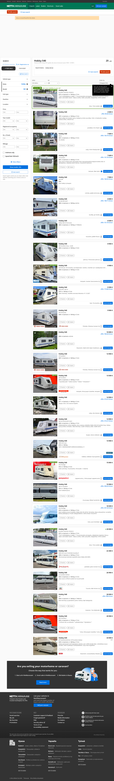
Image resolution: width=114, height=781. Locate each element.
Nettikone (29, 1)
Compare (71, 102)
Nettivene (24, 1)
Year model (6, 118)
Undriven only (9, 152)
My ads (12, 718)
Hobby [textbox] (25, 84)
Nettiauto (9, 1)
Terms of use (38, 725)
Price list (60, 715)
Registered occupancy (10, 126)
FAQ (35, 720)
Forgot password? (39, 718)
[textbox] (14, 104)
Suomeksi (105, 1)
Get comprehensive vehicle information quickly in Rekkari (94, 721)
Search (32, 6)
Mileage (5, 143)
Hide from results (35, 113)
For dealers (61, 720)
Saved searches (14, 715)
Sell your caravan (101, 6)
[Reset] (27, 84)
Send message (108, 106)
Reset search (24, 74)
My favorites (14, 720)
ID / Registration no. (23, 64)
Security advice (38, 722)
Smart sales (59, 6)
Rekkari (40, 1)
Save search (26, 12)
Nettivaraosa (35, 1)
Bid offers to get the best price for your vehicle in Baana (94, 717)
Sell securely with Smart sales (92, 713)
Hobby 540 (73, 97)
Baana (44, 1)
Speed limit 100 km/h (12, 156)
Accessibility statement (41, 727)
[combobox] (15, 84)
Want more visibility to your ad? (51, 88)
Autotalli (14, 1)
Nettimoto (19, 1)
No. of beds (6, 135)
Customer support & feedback (43, 715)
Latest (38, 6)
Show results (15, 167)
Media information (64, 718)
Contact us (61, 722)
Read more (42, 682)
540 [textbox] (26, 89)
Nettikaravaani (16, 6)
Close (111, 86)
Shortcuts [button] (50, 6)
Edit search (13, 12)
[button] (39, 82)
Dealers (43, 6)
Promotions (13, 722)
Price (4, 109)
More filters (17, 162)
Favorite (63, 102)
